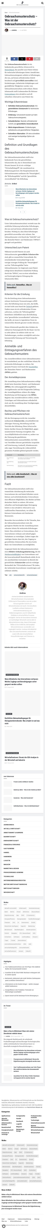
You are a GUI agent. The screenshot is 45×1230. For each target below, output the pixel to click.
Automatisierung (34, 908)
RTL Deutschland (25, 933)
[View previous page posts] (20, 212)
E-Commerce (31, 915)
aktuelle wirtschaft (11, 908)
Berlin (12, 911)
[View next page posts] (24, 212)
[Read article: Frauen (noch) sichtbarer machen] (8, 784)
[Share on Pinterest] (29, 59)
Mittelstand (8, 929)
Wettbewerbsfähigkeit (13, 554)
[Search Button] (42, 3)
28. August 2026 (16, 1036)
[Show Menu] (3, 3)
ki (18, 922)
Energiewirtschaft (11, 840)
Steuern (35, 937)
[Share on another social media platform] (36, 59)
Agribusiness (9, 825)
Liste (26, 1221)
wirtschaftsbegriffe (19, 575)
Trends (13, 940)
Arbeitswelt (22, 908)
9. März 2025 (20, 207)
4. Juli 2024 (23, 30)
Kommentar (25, 922)
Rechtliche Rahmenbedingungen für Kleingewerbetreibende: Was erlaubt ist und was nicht (27, 203)
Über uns (4, 1221)
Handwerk (8, 856)
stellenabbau (26, 937)
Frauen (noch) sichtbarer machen (23, 782)
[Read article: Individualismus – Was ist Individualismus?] (8, 808)
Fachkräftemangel (34, 919)
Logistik (7, 860)
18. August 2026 (21, 197)
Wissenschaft (9, 892)
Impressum (11, 1219)
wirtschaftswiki (24, 947)
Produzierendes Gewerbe (13, 872)
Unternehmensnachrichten (15, 880)
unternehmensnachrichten (13, 944)
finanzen (7, 922)
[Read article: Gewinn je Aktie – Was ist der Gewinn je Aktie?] (8, 792)
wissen (21, 951)
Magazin (9, 713)
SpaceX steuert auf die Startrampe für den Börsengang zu (21, 995)
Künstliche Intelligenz (11, 926)
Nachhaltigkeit (19, 929)
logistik (23, 926)
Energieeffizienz (10, 919)
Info (14, 922)
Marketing (31, 926)
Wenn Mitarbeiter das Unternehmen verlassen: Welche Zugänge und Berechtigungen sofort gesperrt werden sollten (21, 681)
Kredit (33, 922)
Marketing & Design (11, 868)
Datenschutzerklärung (24, 1219)
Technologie (9, 876)
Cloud (18, 911)
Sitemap (36, 1219)
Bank (6, 911)
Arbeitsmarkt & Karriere (13, 832)
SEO (34, 933)
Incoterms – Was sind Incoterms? (23, 798)
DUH (22, 915)
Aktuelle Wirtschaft (12, 828)
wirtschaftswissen (32, 575)
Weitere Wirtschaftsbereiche (15, 884)
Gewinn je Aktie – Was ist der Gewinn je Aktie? (27, 790)
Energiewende (21, 919)
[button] (4, 1226)
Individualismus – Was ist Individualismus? (26, 806)
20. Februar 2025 (10, 763)
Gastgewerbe (9, 848)
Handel (6, 852)
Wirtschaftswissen (14, 12)
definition (26, 911)
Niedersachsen (31, 929)
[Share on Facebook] (14, 59)
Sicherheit (8, 937)
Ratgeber (14, 933)
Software (16, 937)
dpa (18, 915)
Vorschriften (33, 367)
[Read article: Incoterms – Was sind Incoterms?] (8, 800)
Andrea (14, 30)
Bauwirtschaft (10, 837)
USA (25, 944)
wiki (10, 575)
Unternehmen (10, 94)
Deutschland (9, 70)
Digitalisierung (9, 915)
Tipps (6, 940)
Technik (29, 306)
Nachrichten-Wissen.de (34, 1107)
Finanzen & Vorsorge (12, 844)
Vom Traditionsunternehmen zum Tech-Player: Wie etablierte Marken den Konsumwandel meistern (27, 1069)
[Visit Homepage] (22, 3)
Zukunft (28, 951)
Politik (7, 933)
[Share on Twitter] (22, 59)
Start (6, 12)
